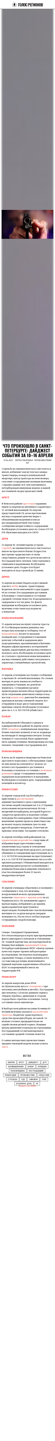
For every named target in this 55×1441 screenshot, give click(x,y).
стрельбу (7, 548)
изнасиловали (10, 633)
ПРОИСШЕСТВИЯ (42, 460)
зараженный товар (35, 945)
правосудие (10, 1075)
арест (21, 1062)
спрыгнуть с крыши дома (27, 897)
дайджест (33, 1062)
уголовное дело (24, 1083)
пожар (31, 1066)
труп (44, 1079)
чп (37, 1083)
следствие (44, 1075)
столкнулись (35, 986)
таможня (33, 1079)
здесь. (5, 1046)
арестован (29, 503)
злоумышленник (16, 1066)
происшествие (27, 1075)
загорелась (13, 729)
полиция (42, 1066)
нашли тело (17, 697)
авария (11, 1062)
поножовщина (18, 1070)
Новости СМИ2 (27, 1086)
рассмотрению (25, 798)
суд (23, 1079)
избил (14, 586)
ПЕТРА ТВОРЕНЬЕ (24, 460)
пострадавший (36, 1070)
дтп (45, 1062)
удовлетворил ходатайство (17, 840)
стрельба (12, 1079)
